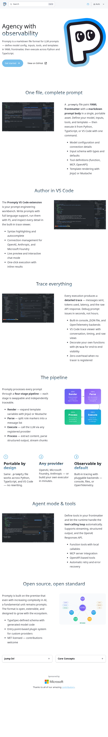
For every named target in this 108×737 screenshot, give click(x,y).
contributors (68, 687)
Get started (10, 63)
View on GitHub (35, 63)
